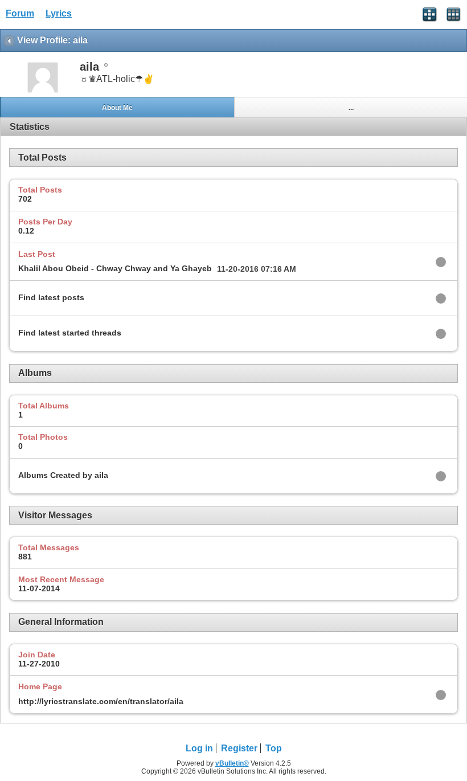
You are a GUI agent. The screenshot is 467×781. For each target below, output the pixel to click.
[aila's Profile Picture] (43, 91)
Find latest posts (51, 297)
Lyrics (59, 13)
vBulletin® (232, 763)
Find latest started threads (69, 332)
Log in (199, 748)
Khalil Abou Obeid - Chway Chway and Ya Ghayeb (115, 268)
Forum (20, 13)
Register (239, 748)
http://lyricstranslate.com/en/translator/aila (100, 701)
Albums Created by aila (63, 475)
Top (273, 748)
